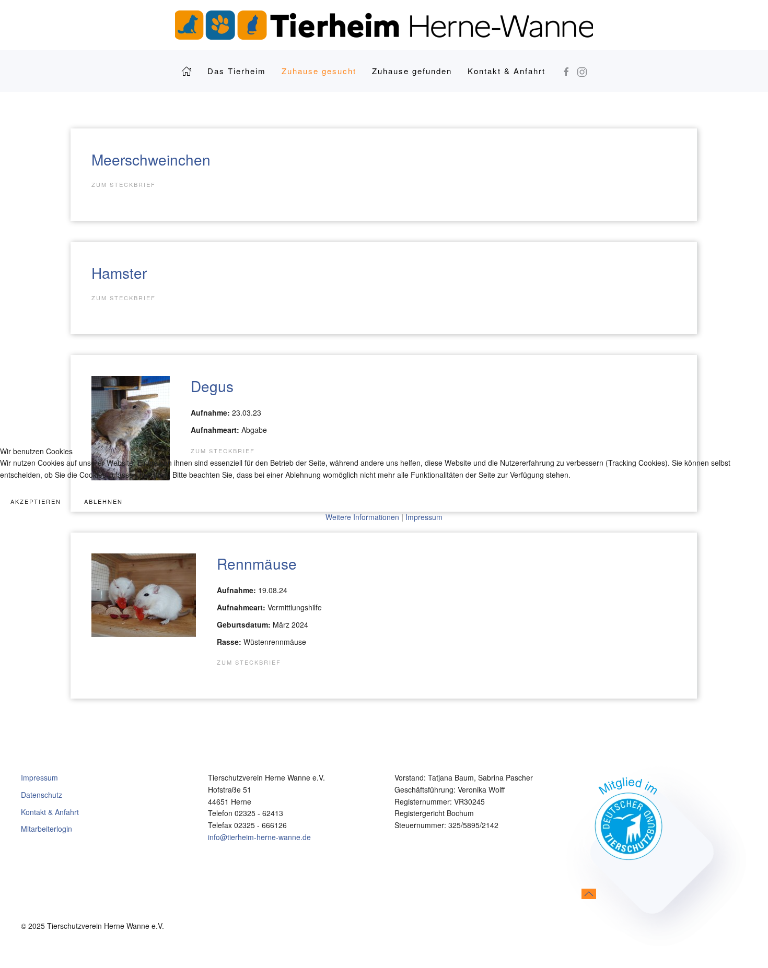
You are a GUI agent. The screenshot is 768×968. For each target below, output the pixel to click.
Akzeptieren (35, 501)
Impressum (424, 517)
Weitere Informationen (362, 517)
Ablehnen (103, 501)
